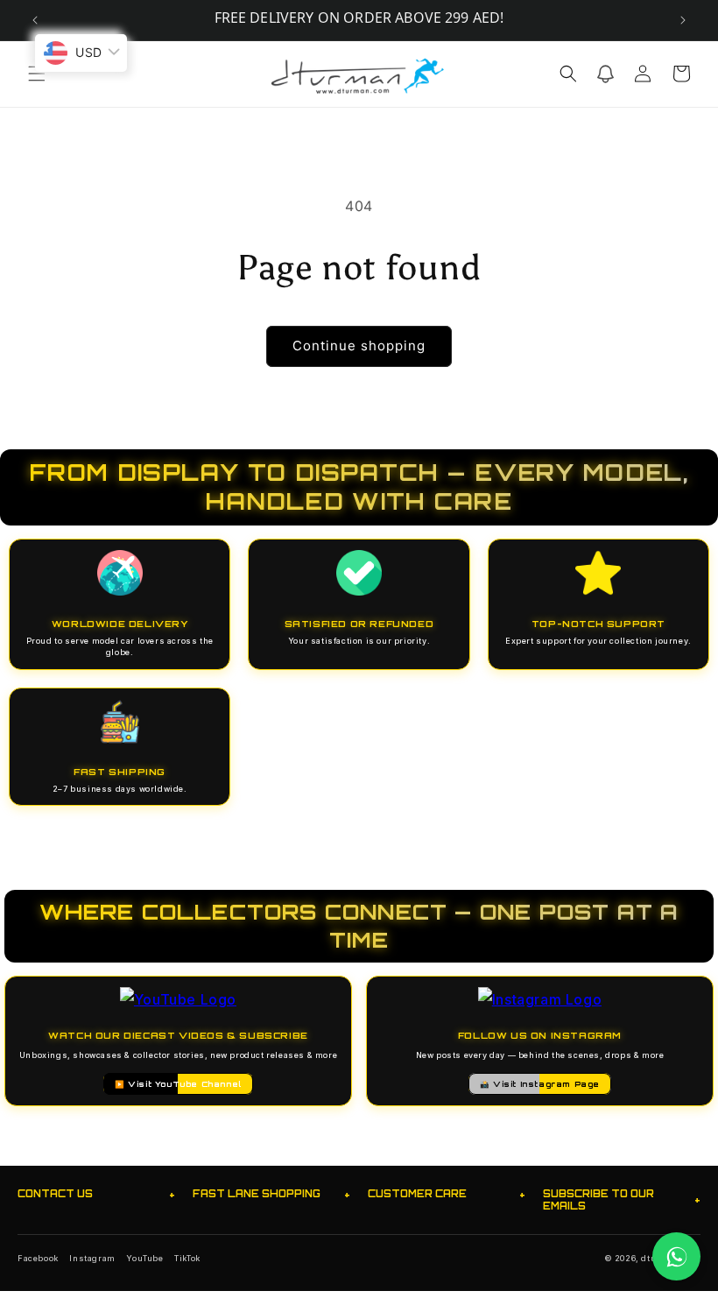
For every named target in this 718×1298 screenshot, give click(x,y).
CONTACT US (96, 1194)
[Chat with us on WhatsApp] (676, 1256)
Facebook (38, 1258)
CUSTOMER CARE (446, 1194)
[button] (37, 73)
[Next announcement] (683, 20)
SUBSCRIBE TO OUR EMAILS (621, 1200)
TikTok (187, 1258)
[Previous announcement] (35, 20)
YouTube (144, 1258)
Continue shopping (359, 345)
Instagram (92, 1258)
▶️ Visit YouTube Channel (178, 1084)
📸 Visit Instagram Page (540, 1084)
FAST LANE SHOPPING (271, 1194)
